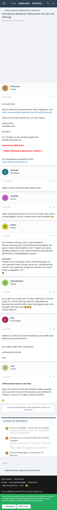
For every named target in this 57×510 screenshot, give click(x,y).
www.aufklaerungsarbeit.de (14, 161)
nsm (12, 366)
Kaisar (13, 224)
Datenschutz (32, 482)
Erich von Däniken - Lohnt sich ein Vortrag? (29, 427)
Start (21, 485)
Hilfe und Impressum (10, 485)
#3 (54, 207)
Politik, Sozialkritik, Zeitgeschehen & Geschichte (28, 448)
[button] (4, 3)
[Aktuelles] (48, 3)
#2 (54, 181)
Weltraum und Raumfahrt (20, 433)
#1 (54, 97)
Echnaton (7, 20)
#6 (54, 329)
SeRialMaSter (17, 281)
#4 (54, 236)
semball (14, 170)
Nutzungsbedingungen (17, 482)
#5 (54, 292)
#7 (54, 377)
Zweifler (14, 196)
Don (12, 318)
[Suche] (53, 3)
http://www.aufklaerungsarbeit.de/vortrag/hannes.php (27, 112)
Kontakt (4, 482)
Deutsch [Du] (19, 479)
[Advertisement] (28, 53)
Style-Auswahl (6, 479)
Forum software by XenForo (21, 491)
